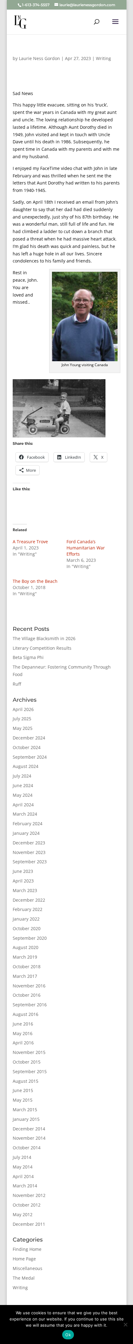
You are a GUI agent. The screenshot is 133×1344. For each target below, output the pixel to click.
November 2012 (29, 1195)
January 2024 (26, 833)
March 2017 (25, 976)
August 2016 (25, 1014)
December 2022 (29, 900)
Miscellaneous (27, 1268)
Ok (68, 1334)
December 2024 (29, 738)
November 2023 (29, 852)
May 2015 (22, 1100)
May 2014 (22, 1167)
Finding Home (27, 1249)
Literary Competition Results (42, 648)
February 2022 (27, 909)
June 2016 (23, 1024)
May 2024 (22, 795)
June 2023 (23, 871)
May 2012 (22, 1214)
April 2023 (23, 881)
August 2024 (25, 766)
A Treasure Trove (30, 541)
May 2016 (22, 1033)
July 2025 (22, 719)
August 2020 (25, 947)
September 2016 (30, 1005)
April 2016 (23, 1043)
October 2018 (27, 966)
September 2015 (30, 1071)
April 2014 (23, 1176)
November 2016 (29, 986)
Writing (103, 58)
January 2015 (26, 1119)
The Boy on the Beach (35, 581)
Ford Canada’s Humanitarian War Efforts (85, 548)
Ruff (17, 684)
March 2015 (25, 1109)
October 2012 (27, 1205)
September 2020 (30, 938)
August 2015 (25, 1081)
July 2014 (22, 1157)
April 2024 (23, 805)
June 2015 (23, 1090)
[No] (125, 1324)
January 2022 (26, 919)
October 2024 (27, 747)
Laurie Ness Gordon (39, 58)
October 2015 (27, 1062)
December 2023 (29, 843)
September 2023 (30, 862)
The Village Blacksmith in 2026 (44, 638)
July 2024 (22, 776)
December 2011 (29, 1224)
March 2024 (25, 814)
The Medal (24, 1278)
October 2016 (27, 995)
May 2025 (22, 728)
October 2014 (27, 1148)
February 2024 (27, 823)
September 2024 (30, 757)
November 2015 (29, 1052)
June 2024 (23, 785)
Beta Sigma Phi (28, 657)
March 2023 (25, 890)
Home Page (24, 1259)
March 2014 (25, 1186)
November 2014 (29, 1138)
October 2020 (27, 928)
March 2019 (25, 957)
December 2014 (29, 1129)
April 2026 (23, 709)
